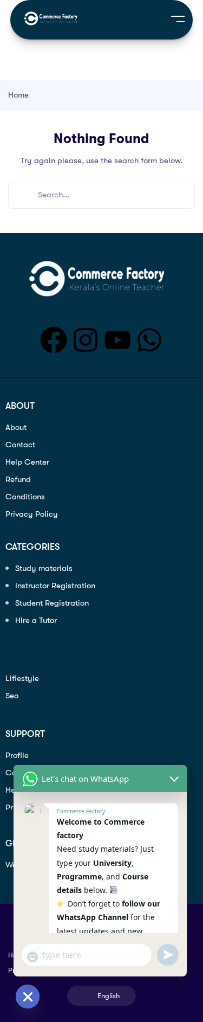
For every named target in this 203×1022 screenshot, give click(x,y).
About (16, 427)
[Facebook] (53, 339)
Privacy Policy (31, 514)
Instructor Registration (55, 585)
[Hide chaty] (28, 996)
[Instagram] (85, 339)
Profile (17, 755)
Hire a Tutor (36, 620)
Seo (11, 695)
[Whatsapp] (149, 339)
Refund (18, 479)
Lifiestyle (22, 678)
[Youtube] (117, 339)
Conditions (25, 497)
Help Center (27, 462)
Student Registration (52, 603)
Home (18, 95)
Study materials (44, 568)
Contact (20, 444)
